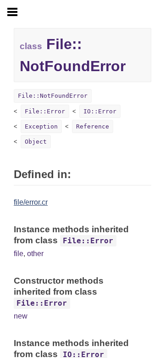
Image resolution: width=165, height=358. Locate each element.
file (18, 253)
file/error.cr (31, 202)
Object (36, 141)
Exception (41, 126)
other (35, 253)
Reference (92, 126)
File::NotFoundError (53, 95)
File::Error (45, 111)
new (21, 316)
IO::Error (99, 111)
